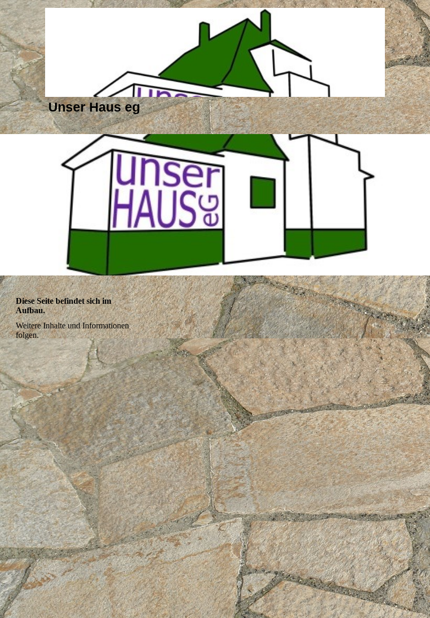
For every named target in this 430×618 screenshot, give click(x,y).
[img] (215, 52)
